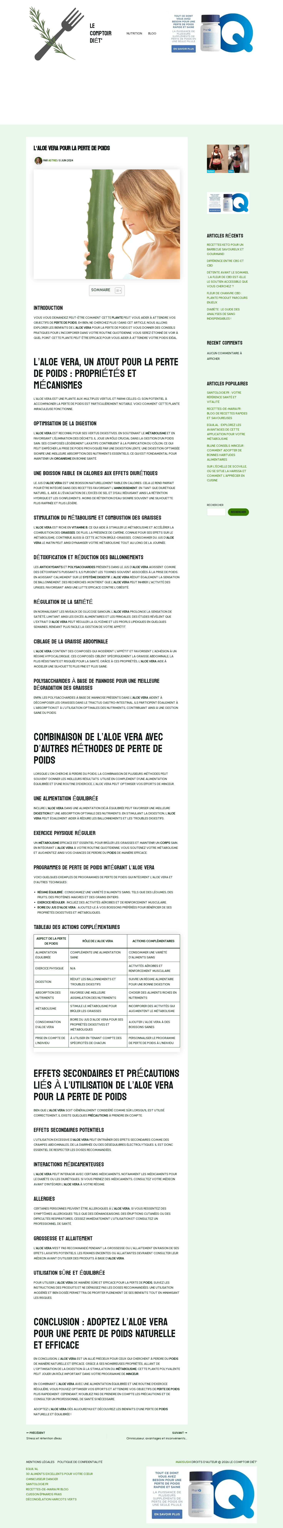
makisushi (183, 1462)
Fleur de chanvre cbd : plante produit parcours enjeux (227, 297)
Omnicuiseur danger (42, 1479)
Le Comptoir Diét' (100, 33)
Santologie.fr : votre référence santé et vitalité (224, 397)
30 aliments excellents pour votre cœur (59, 1474)
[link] (37, 1484)
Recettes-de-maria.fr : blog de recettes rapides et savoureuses (227, 413)
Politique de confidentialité (80, 1462)
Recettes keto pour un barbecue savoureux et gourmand (225, 249)
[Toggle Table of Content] (116, 290)
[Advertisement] (141, 96)
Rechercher (215, 505)
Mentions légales (40, 1462)
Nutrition (134, 33)
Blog (152, 33)
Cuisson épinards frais (44, 1494)
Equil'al (32, 1469)
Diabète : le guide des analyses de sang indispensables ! (223, 313)
